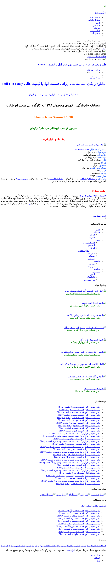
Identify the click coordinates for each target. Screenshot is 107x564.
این (29, 203)
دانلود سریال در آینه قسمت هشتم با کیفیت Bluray (77, 478)
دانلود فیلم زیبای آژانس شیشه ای (85, 306)
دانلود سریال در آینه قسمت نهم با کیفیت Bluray (78, 467)
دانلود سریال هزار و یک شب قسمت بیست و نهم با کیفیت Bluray (71, 436)
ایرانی (97, 70)
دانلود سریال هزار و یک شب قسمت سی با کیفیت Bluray (74, 433)
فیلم (98, 22)
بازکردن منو (100, 12)
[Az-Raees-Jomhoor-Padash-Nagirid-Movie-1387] (83, 352)
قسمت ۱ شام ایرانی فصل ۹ (93, 195)
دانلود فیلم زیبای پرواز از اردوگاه (85, 342)
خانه (104, 49)
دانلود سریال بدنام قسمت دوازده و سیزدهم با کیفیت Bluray (73, 475)
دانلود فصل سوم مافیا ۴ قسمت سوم (83, 330)
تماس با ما (95, 33)
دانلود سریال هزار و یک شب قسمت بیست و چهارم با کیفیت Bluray (69, 462)
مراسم (97, 269)
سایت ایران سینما (27, 546)
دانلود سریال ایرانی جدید (10, 546)
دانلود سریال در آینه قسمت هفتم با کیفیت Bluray (78, 483)
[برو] (78, 41)
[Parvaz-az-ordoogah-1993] (93, 340)
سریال (97, 28)
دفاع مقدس (83, 250)
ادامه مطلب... (99, 216)
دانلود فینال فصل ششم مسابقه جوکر (83, 293)
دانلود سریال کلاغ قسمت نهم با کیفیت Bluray (79, 409)
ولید (98, 560)
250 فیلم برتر (89, 242)
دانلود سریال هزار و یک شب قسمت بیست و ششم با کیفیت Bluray (70, 452)
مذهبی (97, 261)
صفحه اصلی (94, 17)
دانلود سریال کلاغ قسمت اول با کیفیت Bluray (79, 431)
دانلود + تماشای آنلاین (96, 56)
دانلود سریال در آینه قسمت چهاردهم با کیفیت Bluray (76, 444)
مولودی (91, 266)
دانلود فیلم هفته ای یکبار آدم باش (85, 318)
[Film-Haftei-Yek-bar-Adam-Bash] (86, 315)
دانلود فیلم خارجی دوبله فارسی (85, 546)
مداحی (92, 264)
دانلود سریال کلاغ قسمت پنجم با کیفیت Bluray (79, 420)
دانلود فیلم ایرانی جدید (64, 546)
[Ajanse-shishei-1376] (92, 303)
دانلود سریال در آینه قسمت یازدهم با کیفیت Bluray (77, 457)
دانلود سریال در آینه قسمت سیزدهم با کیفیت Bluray (76, 449)
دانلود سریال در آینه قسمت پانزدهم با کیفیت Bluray (77, 438)
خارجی (91, 237)
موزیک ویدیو (89, 279)
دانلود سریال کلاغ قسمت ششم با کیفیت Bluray (78, 417)
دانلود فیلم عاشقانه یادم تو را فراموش (82, 367)
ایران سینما (39, 546)
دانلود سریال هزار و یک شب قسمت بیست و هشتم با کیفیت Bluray (70, 441)
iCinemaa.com (49, 546)
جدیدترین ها (100, 505)
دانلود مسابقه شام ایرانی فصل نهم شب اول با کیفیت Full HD (72, 64)
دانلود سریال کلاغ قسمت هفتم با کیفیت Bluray (79, 415)
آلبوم (92, 274)
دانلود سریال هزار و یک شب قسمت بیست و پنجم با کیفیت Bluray (70, 460)
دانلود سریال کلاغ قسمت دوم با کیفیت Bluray (79, 428)
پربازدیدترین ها (88, 505)
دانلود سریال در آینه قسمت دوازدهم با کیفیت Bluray (76, 454)
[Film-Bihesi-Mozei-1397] (87, 376)
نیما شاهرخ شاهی (88, 178)
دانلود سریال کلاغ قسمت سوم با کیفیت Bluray (79, 425)
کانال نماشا (95, 30)
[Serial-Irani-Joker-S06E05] (85, 291)
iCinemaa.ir (101, 546)
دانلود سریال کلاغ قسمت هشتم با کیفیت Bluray (78, 412)
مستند (92, 256)
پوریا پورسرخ (22, 178)
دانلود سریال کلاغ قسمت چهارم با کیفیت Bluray (78, 423)
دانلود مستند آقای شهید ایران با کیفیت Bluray (79, 473)
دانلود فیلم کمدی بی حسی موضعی (84, 379)
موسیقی (96, 271)
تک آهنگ (91, 277)
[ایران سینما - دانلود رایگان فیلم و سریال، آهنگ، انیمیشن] (105, 5)
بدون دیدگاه (95, 78)
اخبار (98, 229)
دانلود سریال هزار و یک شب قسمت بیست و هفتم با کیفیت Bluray (70, 446)
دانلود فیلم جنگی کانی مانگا (87, 391)
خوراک (97, 558)
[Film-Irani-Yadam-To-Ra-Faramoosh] (83, 364)
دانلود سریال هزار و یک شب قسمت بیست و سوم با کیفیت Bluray (70, 470)
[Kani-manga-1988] (95, 388)
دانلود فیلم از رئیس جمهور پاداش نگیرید (82, 354)
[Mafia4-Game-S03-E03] (85, 327)
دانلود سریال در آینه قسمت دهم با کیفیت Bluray (78, 465)
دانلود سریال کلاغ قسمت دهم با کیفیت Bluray (79, 407)
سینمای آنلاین (94, 20)
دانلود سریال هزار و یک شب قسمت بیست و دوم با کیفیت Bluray (70, 481)
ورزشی (91, 258)
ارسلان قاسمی (56, 178)
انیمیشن (96, 25)
